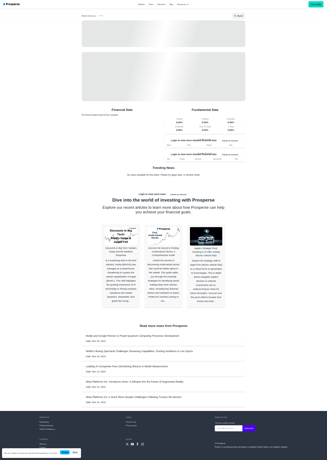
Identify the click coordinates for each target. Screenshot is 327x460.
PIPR (101, 16)
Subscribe (249, 428)
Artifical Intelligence (47, 429)
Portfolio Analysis (46, 425)
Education (161, 4)
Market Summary (89, 16)
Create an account (230, 141)
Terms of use (131, 422)
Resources (181, 4)
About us (43, 444)
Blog (171, 4)
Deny (75, 452)
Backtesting (44, 422)
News (151, 4)
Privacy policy (131, 425)
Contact (42, 447)
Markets (141, 4)
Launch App (316, 4)
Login (174, 140)
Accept (65, 452)
